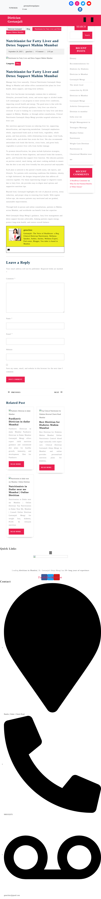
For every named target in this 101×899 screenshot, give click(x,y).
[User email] (9, 250)
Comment (10, 279)
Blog (28, 29)
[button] (50, 552)
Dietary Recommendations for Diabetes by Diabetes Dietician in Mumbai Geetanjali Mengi (79, 69)
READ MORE (17, 465)
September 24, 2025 (16, 51)
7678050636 (13, 8)
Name (9, 318)
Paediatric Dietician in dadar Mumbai (19, 421)
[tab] (85, 20)
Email (9, 334)
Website (9, 350)
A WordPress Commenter (78, 181)
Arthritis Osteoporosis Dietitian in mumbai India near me (79, 111)
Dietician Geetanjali (15, 29)
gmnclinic (29, 51)
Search (81, 26)
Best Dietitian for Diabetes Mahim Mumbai (49, 425)
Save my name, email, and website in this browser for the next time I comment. (34, 370)
